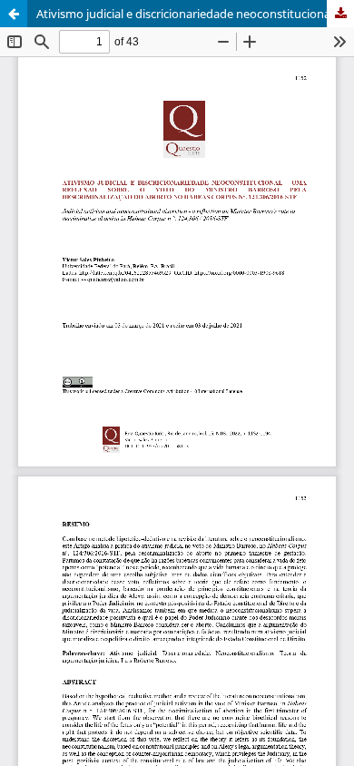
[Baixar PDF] (340, 13)
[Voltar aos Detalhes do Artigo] (13, 13)
